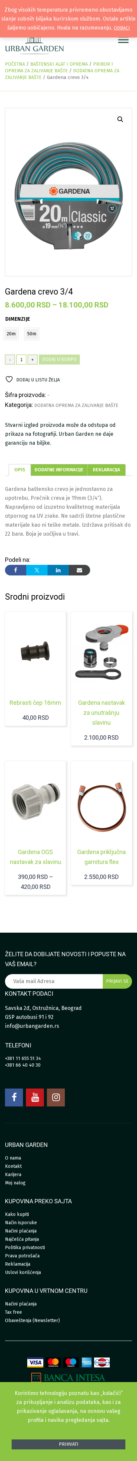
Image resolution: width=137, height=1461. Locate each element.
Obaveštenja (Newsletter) (32, 1320)
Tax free (13, 1312)
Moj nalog (15, 1183)
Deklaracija (106, 470)
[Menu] (123, 39)
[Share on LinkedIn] (58, 570)
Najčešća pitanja (22, 1239)
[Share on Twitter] (37, 570)
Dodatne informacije (59, 470)
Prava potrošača (22, 1256)
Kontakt (13, 1166)
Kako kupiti (17, 1214)
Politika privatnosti (25, 1247)
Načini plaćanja (21, 1231)
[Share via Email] (79, 570)
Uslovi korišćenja (23, 1272)
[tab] (20, 470)
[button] (120, 119)
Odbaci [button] (122, 28)
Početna (15, 64)
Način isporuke (21, 1223)
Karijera (13, 1174)
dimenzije (17, 319)
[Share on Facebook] (15, 570)
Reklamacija (17, 1264)
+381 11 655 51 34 (23, 1058)
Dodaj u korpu (59, 359)
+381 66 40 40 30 (23, 1065)
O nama (13, 1158)
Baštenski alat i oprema (59, 64)
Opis (19, 470)
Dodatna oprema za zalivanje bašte (76, 405)
